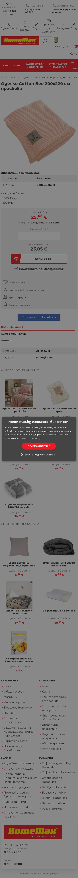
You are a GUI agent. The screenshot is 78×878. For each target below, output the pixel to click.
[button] (39, 454)
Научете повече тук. (31, 438)
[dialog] (39, 439)
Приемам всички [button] (39, 446)
